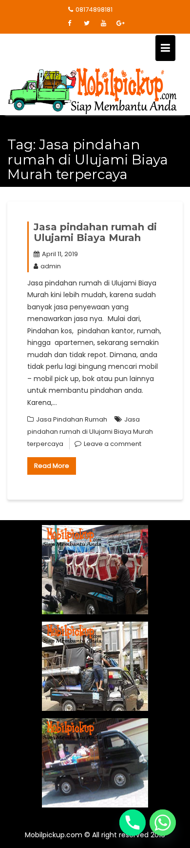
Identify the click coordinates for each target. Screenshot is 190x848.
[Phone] (132, 822)
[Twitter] (87, 23)
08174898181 (94, 9)
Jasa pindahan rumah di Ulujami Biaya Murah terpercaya (90, 431)
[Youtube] (104, 23)
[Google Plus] (121, 23)
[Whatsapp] (163, 822)
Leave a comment (112, 443)
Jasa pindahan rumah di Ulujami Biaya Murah (95, 232)
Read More (51, 465)
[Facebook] (69, 23)
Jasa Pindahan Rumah (71, 419)
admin (50, 266)
